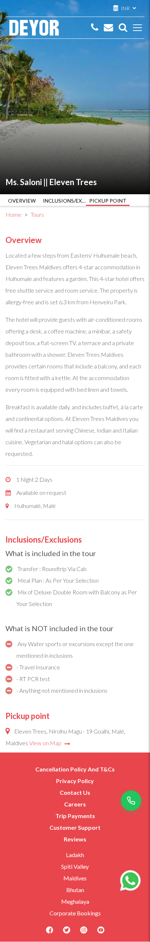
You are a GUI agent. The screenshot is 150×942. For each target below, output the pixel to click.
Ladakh (75, 854)
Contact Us (75, 792)
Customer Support (75, 827)
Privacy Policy (75, 780)
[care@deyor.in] (108, 27)
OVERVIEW (22, 201)
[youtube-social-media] (100, 932)
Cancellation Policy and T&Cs (75, 769)
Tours (37, 214)
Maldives (75, 878)
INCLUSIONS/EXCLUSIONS (65, 201)
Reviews (75, 839)
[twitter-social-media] (66, 932)
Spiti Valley (75, 866)
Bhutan (75, 889)
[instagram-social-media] (83, 932)
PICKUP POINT (107, 201)
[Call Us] (94, 27)
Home (13, 214)
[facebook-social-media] (49, 932)
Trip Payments (75, 815)
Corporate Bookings (75, 913)
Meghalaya (75, 901)
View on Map (46, 742)
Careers (75, 804)
